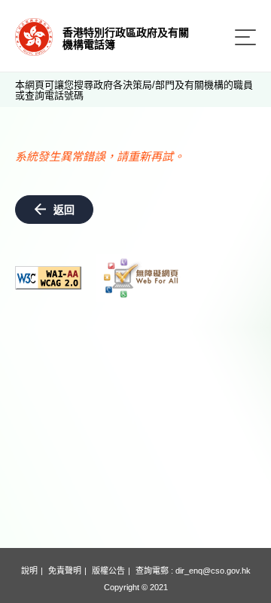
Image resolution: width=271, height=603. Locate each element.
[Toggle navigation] (245, 37)
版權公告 (108, 570)
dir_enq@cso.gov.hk (213, 570)
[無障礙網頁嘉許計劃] (141, 278)
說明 (29, 570)
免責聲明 (64, 570)
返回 (64, 210)
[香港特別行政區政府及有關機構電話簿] (34, 35)
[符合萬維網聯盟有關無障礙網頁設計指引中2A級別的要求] (48, 277)
